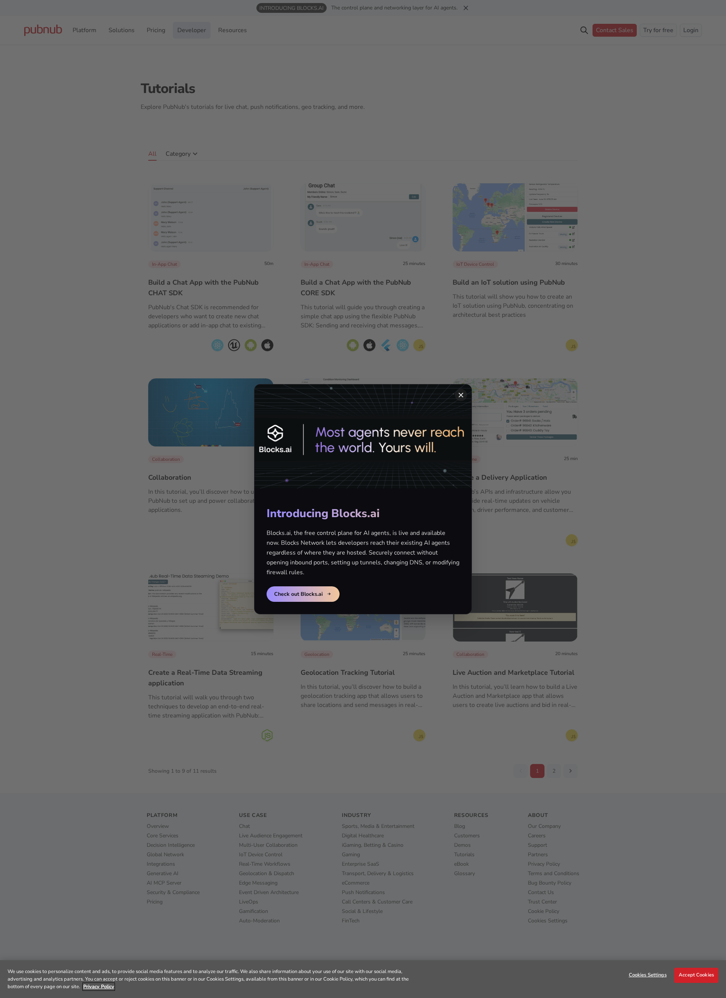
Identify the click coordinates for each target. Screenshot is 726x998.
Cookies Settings (648, 975)
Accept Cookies (696, 975)
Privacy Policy (98, 986)
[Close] (461, 395)
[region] (363, 979)
